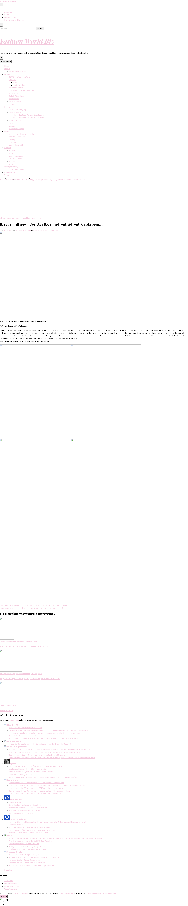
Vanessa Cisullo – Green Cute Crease (24, 860)
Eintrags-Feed (10, 883)
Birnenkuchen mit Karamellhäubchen (25, 805)
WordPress (92, 893)
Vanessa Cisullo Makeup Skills (21, 134)
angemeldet (13, 720)
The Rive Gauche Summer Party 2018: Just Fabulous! (31, 841)
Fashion (7, 74)
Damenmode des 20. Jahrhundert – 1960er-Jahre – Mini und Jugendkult (39, 791)
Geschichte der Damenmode (21, 90)
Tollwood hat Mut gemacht (20, 774)
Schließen (6, 61)
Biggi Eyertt (8, 230)
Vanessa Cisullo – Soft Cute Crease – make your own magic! (34, 857)
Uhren (11, 164)
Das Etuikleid (6, 710)
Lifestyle (7, 148)
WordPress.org (10, 889)
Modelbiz (12, 79)
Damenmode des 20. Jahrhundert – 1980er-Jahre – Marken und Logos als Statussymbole (47, 785)
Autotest (12, 153)
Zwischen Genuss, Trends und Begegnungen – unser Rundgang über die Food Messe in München (49, 730)
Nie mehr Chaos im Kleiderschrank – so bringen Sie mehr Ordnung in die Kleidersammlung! (47, 822)
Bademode (13, 93)
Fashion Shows (15, 101)
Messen (12, 126)
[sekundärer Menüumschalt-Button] (1, 4)
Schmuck (13, 161)
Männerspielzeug (16, 156)
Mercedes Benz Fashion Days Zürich (28, 115)
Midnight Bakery (11, 167)
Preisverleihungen (16, 128)
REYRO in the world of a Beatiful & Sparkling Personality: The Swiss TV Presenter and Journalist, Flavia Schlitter (55, 838)
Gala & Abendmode (17, 96)
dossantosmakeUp (17, 137)
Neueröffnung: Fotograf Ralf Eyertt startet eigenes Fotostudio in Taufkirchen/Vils (43, 777)
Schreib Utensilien (16, 158)
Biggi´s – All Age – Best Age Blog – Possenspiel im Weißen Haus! (30, 678)
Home (6, 66)
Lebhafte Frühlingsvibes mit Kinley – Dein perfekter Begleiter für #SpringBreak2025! (44, 752)
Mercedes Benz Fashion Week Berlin (28, 118)
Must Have (11, 706)
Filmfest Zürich (15, 120)
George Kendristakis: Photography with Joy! (27, 846)
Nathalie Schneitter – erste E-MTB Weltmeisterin (29, 827)
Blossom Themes (65, 893)
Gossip (7, 69)
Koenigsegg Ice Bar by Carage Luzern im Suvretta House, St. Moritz (37, 755)
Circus (11, 123)
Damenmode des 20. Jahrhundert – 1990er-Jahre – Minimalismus (36, 782)
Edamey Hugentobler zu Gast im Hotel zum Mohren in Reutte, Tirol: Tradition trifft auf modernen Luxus (52, 757)
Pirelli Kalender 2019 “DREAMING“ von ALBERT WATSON (32, 830)
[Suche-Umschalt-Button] (1, 25)
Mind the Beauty (16, 824)
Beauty (7, 131)
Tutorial (7, 175)
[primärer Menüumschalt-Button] (1, 58)
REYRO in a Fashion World (19, 77)
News (40, 218)
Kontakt (7, 14)
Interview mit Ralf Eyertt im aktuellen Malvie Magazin (31, 772)
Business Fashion (16, 88)
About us (8, 12)
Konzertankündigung (17, 109)
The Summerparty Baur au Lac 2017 (24, 843)
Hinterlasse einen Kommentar (45, 230)
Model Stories (19, 85)
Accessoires (14, 98)
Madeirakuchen (15, 802)
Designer (12, 104)
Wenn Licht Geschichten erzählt (22, 736)
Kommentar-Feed (12, 886)
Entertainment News (17, 71)
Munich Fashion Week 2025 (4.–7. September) (28, 769)
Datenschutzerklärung (14, 20)
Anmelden (8, 881)
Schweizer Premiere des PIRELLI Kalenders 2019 (28, 833)
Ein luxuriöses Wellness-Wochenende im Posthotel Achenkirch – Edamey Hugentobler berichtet (50, 749)
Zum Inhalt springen (8, 1)
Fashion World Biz (27, 40)
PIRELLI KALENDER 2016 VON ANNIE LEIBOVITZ (24, 646)
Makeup (12, 139)
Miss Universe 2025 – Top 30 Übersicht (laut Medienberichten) (35, 766)
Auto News (13, 150)
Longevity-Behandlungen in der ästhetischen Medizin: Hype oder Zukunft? (40, 744)
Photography (10, 172)
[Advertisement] (94, 200)
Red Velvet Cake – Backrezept (22, 813)
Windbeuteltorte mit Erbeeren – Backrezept (28, 808)
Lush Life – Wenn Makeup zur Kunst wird (25, 727)
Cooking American (16, 169)
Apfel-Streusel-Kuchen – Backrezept (25, 810)
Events (7, 107)
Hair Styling (13, 142)
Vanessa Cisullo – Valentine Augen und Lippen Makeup (32, 865)
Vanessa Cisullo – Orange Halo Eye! (24, 854)
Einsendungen (10, 17)
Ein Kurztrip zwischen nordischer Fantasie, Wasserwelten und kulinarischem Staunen (44, 733)
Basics (15, 82)
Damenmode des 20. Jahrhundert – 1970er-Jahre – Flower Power (37, 788)
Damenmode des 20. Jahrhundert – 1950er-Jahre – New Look (35, 793)
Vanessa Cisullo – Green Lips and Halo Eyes (27, 863)
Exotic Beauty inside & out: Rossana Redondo (27, 849)
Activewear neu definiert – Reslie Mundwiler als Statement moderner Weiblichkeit (43, 738)
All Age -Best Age (7, 218)
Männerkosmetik (16, 145)
